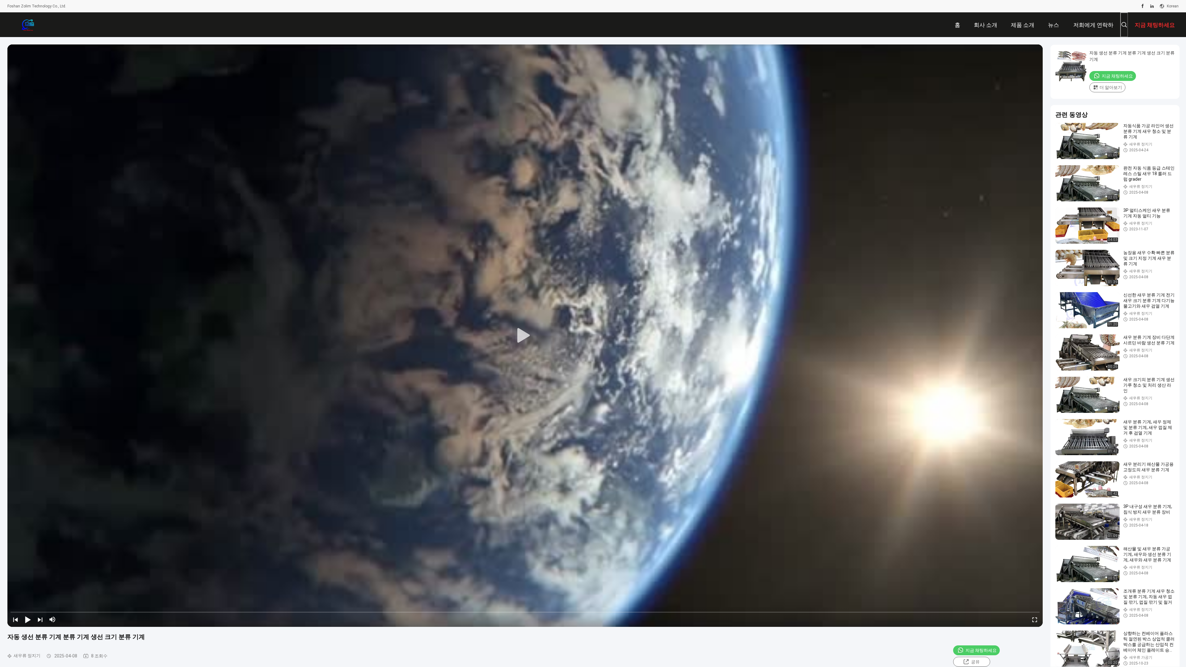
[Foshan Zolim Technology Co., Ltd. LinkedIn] (1152, 6)
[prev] (15, 619)
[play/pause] (28, 619)
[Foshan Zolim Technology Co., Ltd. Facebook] (1143, 6)
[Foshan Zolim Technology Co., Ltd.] (27, 24)
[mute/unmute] (52, 619)
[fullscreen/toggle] (1034, 619)
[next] (40, 619)
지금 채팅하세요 (981, 650)
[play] (525, 335)
